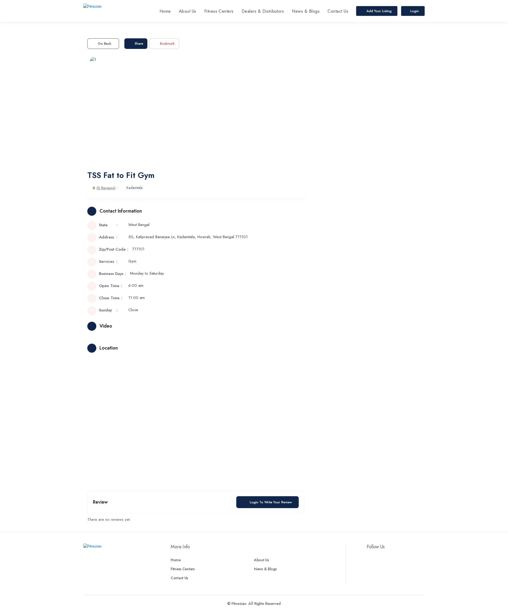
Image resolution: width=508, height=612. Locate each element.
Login (414, 10)
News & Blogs (306, 11)
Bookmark (167, 43)
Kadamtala (134, 187)
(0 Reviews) (106, 188)
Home (165, 11)
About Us (187, 11)
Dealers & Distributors (263, 11)
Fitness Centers (219, 11)
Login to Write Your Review (271, 502)
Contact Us (338, 11)
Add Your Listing (378, 10)
